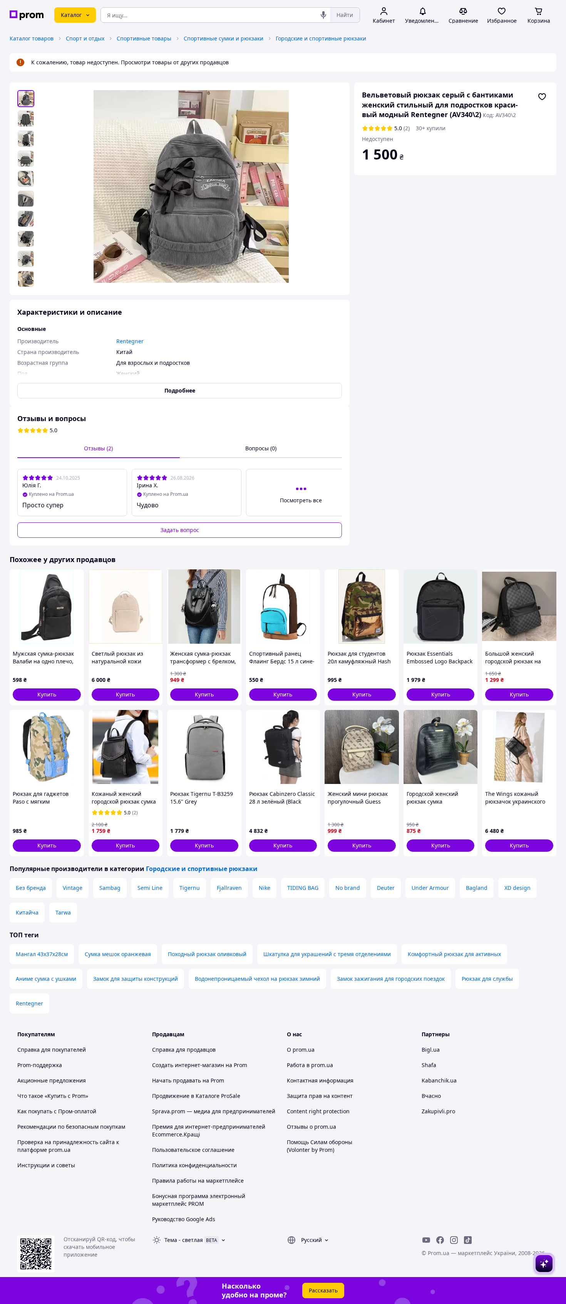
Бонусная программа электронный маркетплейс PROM (198, 1199)
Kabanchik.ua (439, 1080)
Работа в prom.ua (310, 1065)
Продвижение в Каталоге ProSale (196, 1095)
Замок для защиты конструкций (135, 978)
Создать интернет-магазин (188, 1065)
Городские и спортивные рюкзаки (321, 38)
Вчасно (431, 1095)
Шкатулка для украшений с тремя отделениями (327, 954)
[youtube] (426, 1240)
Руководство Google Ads (183, 1219)
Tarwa (63, 912)
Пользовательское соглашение (193, 1149)
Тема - (183, 1240)
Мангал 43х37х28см (42, 954)
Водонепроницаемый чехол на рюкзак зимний (257, 978)
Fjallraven (229, 887)
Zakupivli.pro (438, 1111)
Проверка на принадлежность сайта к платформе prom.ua (68, 1145)
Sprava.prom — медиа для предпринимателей (213, 1111)
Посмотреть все (301, 500)
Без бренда (31, 887)
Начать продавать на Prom (188, 1080)
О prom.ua (301, 1049)
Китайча (27, 912)
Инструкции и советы (46, 1165)
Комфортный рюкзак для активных (454, 954)
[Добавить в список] (542, 96)
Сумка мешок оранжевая (118, 954)
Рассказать (323, 1290)
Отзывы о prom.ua (311, 1126)
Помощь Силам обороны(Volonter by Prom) (319, 1145)
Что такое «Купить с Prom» (52, 1095)
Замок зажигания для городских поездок (391, 978)
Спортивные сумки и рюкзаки (223, 38)
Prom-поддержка (39, 1065)
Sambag (110, 887)
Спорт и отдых (85, 38)
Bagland (476, 887)
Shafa (429, 1065)
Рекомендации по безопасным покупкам (71, 1126)
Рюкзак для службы (487, 978)
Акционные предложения (51, 1080)
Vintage (72, 887)
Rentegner (29, 1003)
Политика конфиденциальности (194, 1165)
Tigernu (189, 887)
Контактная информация (320, 1080)
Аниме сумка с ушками (46, 978)
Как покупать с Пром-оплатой (56, 1111)
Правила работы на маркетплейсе (198, 1180)
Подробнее (179, 390)
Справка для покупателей (51, 1049)
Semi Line (149, 887)
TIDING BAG (302, 887)
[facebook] (440, 1240)
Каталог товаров (32, 38)
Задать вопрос (180, 530)
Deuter (386, 887)
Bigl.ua (431, 1049)
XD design (517, 887)
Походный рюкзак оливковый (207, 954)
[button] (47, 694)
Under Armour (430, 887)
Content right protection (318, 1111)
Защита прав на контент (320, 1095)
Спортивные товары (144, 38)
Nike (264, 887)
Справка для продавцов (184, 1049)
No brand (347, 887)
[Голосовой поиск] (323, 15)
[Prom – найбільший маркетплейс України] (27, 15)
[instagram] (454, 1240)
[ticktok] (467, 1240)
